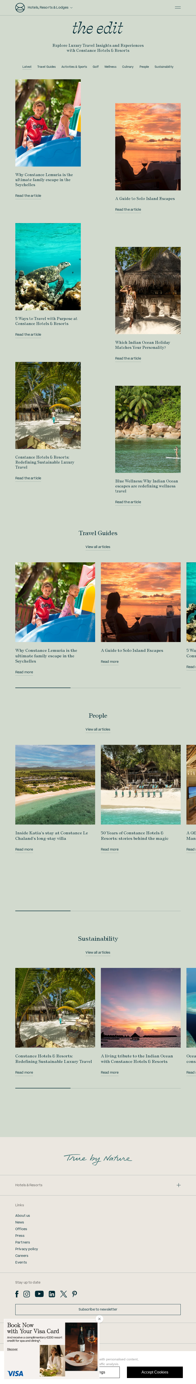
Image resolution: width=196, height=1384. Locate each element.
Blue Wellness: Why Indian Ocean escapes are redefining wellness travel (146, 486)
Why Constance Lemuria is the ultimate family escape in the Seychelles (44, 179)
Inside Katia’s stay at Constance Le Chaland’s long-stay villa (51, 835)
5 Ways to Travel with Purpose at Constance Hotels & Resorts (46, 321)
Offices (21, 1229)
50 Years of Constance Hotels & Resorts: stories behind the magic (135, 835)
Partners (22, 1242)
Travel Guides (46, 67)
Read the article (28, 195)
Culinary (128, 67)
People (144, 67)
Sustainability (164, 67)
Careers (21, 1255)
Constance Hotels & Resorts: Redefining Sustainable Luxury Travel (44, 462)
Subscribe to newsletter (98, 1309)
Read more (24, 672)
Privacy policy (26, 1249)
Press (19, 1235)
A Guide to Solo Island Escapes (145, 198)
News (19, 1222)
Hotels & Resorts (28, 1185)
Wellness (110, 67)
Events (21, 1262)
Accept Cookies (155, 1372)
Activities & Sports (74, 67)
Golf (95, 67)
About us (22, 1215)
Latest (27, 67)
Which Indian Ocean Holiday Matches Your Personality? (142, 345)
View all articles (98, 547)
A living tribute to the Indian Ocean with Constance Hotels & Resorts (137, 1058)
